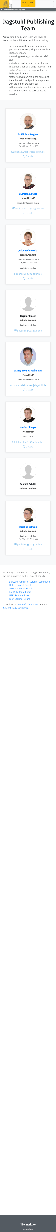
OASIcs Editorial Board (20, 588)
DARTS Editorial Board (20, 592)
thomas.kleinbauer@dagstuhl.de (29, 385)
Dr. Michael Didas (28, 194)
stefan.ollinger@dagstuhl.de (29, 442)
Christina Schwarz (28, 527)
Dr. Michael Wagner (28, 134)
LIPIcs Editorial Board (20, 585)
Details (29, 156)
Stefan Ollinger (28, 427)
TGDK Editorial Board (19, 599)
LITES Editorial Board (19, 595)
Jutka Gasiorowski (28, 250)
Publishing (8, 10)
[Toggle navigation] (50, 4)
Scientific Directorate (28, 604)
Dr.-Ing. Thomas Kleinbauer (28, 370)
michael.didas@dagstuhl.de (29, 208)
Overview (28, 1229)
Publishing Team (19, 10)
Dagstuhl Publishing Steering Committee (29, 581)
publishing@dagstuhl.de (29, 274)
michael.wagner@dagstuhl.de (29, 151)
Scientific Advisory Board (15, 608)
